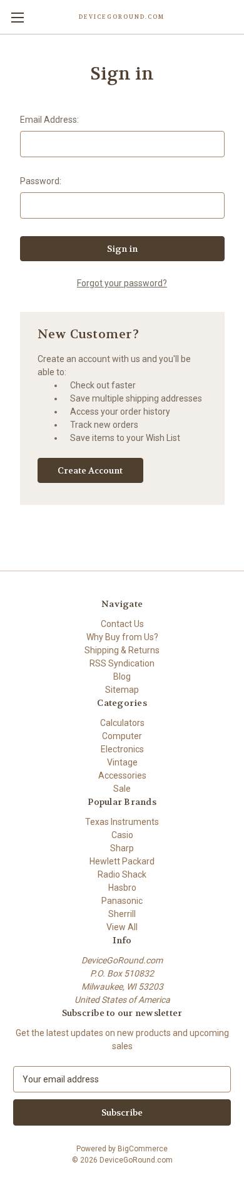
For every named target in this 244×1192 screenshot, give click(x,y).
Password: (40, 181)
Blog (122, 676)
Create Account (90, 470)
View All (122, 927)
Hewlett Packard (122, 861)
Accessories (122, 775)
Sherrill (122, 914)
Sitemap (122, 690)
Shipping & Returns (122, 650)
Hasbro (122, 888)
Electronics (122, 749)
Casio (122, 835)
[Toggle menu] (17, 17)
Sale (122, 789)
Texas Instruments (122, 822)
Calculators (122, 723)
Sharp (122, 848)
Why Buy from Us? (122, 637)
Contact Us (122, 624)
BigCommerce (143, 1148)
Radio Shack (122, 874)
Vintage (122, 762)
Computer (122, 736)
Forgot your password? (122, 283)
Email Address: (49, 120)
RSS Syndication (122, 663)
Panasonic (122, 901)
